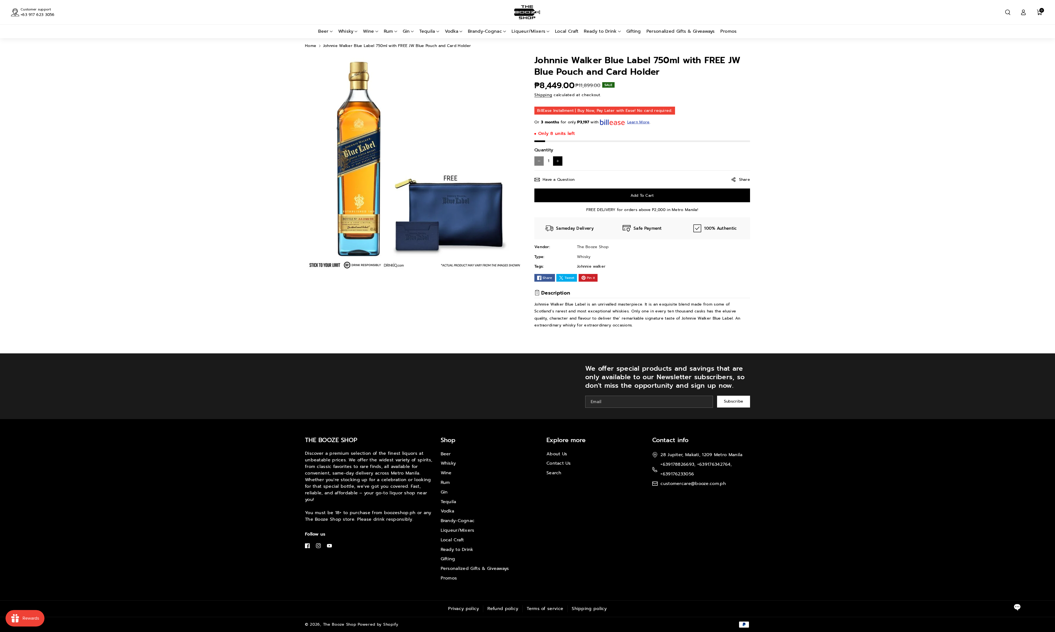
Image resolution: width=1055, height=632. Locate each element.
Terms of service (545, 608)
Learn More (638, 122)
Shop (448, 440)
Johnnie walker (591, 266)
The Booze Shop (339, 624)
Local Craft (452, 540)
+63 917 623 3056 (38, 15)
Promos (449, 578)
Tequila (448, 501)
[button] (1007, 12)
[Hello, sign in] (1023, 12)
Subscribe (733, 401)
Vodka (447, 511)
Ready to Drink (457, 549)
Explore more (565, 440)
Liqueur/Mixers (457, 530)
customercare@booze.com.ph (693, 483)
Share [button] (744, 179)
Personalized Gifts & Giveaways (475, 568)
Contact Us (558, 463)
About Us (556, 454)
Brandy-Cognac (458, 520)
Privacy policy (463, 608)
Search (554, 473)
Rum (445, 482)
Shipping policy (589, 608)
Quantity (543, 150)
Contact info (670, 440)
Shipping (543, 95)
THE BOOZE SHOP (331, 440)
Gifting (448, 559)
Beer (446, 454)
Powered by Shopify (378, 624)
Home (310, 46)
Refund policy (502, 608)
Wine (446, 473)
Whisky (448, 463)
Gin (444, 492)
